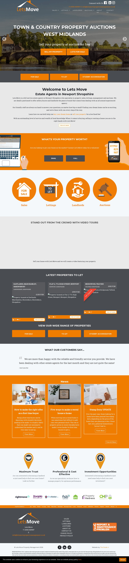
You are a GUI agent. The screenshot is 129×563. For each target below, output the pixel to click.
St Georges (33, 506)
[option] (64, 35)
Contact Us (110, 11)
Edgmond (91, 506)
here (79, 559)
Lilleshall (97, 506)
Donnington (49, 506)
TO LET (65, 334)
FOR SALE (29, 334)
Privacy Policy (66, 536)
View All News (111, 442)
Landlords (77, 10)
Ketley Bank (43, 506)
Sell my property (53, 52)
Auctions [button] (89, 10)
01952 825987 (75, 7)
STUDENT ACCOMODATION (100, 334)
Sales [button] (55, 10)
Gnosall (74, 506)
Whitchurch (69, 506)
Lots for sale (77, 52)
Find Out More (64, 125)
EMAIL (53, 158)
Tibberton (86, 506)
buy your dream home (62, 114)
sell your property (79, 114)
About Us (99, 11)
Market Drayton (114, 506)
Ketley (38, 506)
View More (28, 434)
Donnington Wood (57, 506)
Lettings (66, 521)
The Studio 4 (104, 547)
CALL (75, 158)
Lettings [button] (65, 10)
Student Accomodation (94, 77)
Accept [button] (123, 559)
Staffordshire (80, 506)
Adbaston (102, 506)
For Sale (35, 77)
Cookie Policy (66, 533)
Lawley (63, 506)
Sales (66, 519)
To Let (64, 77)
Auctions (66, 526)
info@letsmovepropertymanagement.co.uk (28, 535)
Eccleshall (107, 506)
